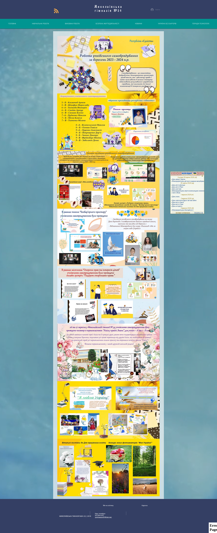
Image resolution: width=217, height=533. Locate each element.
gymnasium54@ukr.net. (103, 517)
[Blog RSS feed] (56, 11)
